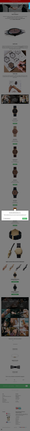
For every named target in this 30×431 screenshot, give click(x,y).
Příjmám (24, 218)
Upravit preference (7, 218)
